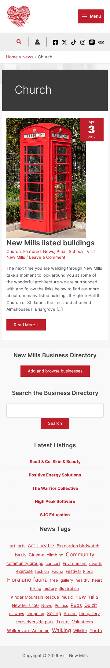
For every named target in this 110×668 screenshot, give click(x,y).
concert (53, 563)
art (12, 545)
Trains (63, 622)
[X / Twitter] (64, 42)
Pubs (61, 251)
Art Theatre (41, 546)
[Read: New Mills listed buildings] (46, 177)
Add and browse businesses (55, 371)
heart (97, 580)
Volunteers (82, 621)
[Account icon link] (37, 42)
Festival (73, 571)
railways (16, 613)
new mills (86, 597)
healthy (82, 580)
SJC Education (55, 514)
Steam (70, 613)
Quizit (90, 605)
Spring (54, 613)
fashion (42, 571)
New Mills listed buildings (50, 242)
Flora (88, 571)
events (95, 563)
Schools (76, 251)
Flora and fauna (27, 579)
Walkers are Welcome (28, 630)
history (50, 588)
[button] (19, 42)
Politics (61, 605)
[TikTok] (73, 42)
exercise (24, 571)
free (54, 580)
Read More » (25, 326)
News (48, 251)
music (67, 597)
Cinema (36, 554)
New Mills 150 (25, 605)
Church (13, 251)
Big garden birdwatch (78, 545)
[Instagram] (83, 42)
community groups (24, 563)
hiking (35, 588)
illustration (69, 588)
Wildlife (80, 630)
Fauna (57, 571)
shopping (35, 613)
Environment (75, 563)
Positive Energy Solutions (55, 474)
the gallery (89, 613)
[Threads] (92, 42)
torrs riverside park (35, 621)
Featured (32, 251)
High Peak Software (55, 501)
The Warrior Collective (55, 488)
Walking (61, 630)
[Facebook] (55, 42)
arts (21, 545)
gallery (67, 580)
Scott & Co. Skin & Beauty (55, 461)
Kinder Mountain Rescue (35, 597)
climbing (55, 554)
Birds (20, 555)
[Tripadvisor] (101, 42)
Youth (96, 630)
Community (80, 554)
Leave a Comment (47, 257)
